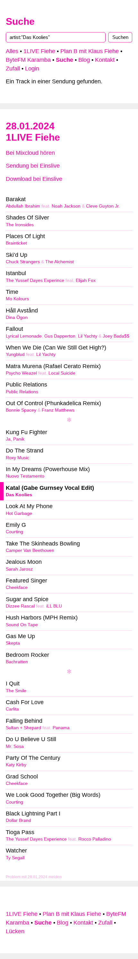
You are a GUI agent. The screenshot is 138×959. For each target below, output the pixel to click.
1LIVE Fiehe (39, 51)
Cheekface (17, 587)
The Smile (16, 690)
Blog (84, 60)
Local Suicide (61, 373)
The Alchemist (59, 261)
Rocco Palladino (94, 839)
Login (32, 68)
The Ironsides (20, 224)
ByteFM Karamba (28, 60)
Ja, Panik (15, 439)
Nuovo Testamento (25, 476)
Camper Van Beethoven (30, 550)
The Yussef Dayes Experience (36, 839)
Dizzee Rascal (20, 606)
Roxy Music (17, 457)
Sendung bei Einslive (33, 166)
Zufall (13, 68)
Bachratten (17, 661)
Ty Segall (15, 857)
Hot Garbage (19, 513)
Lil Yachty (87, 336)
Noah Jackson (66, 206)
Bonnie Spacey (21, 410)
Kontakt (105, 60)
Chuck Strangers (23, 261)
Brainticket (16, 243)
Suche (20, 21)
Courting (14, 531)
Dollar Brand (18, 820)
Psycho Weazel (21, 373)
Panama (61, 727)
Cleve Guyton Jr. (103, 206)
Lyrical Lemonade (24, 336)
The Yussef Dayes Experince (35, 280)
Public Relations (22, 391)
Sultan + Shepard (23, 727)
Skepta (13, 643)
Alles (12, 51)
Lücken (15, 931)
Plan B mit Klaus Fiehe (89, 51)
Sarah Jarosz (19, 569)
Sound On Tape (22, 624)
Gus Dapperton (59, 336)
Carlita (12, 709)
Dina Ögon (17, 317)
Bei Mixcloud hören (30, 153)
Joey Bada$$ (116, 336)
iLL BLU (54, 606)
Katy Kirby (16, 764)
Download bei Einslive (34, 179)
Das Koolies (19, 494)
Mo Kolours (17, 298)
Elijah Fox (86, 280)
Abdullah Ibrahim (23, 206)
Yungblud (15, 354)
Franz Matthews (58, 410)
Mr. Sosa (15, 746)
